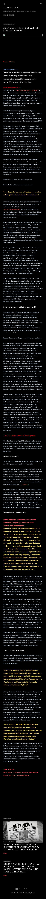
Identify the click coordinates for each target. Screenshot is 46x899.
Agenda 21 (11, 772)
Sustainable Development (12, 209)
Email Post (11, 769)
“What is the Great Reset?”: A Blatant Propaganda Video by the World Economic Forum (21, 847)
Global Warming (33, 772)
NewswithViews (8, 62)
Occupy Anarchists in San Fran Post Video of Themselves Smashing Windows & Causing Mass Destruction (21, 868)
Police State (16, 775)
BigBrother (18, 772)
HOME (5, 15)
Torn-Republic (11, 7)
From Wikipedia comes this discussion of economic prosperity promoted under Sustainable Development (19, 522)
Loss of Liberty (7, 775)
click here (25, 484)
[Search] (41, 3)
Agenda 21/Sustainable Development (26, 90)
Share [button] (5, 769)
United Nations (24, 775)
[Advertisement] (23, 797)
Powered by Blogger (25, 889)
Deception (25, 772)
